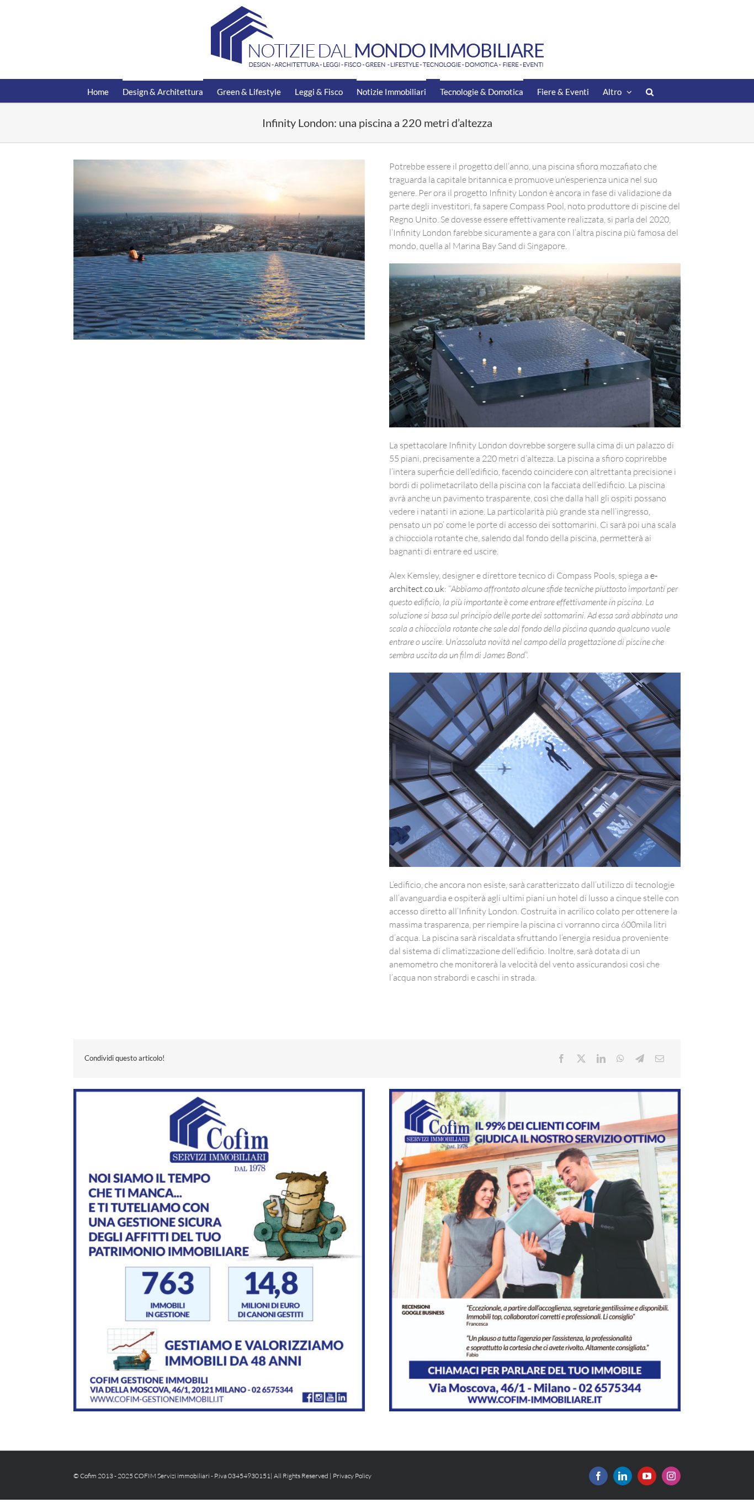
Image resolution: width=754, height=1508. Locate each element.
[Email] (660, 1058)
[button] (650, 91)
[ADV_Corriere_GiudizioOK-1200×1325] (535, 1093)
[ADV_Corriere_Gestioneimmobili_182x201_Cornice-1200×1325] (219, 1093)
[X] (581, 1058)
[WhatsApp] (620, 1058)
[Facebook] (561, 1058)
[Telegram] (640, 1058)
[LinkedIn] (601, 1058)
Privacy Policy (352, 1476)
